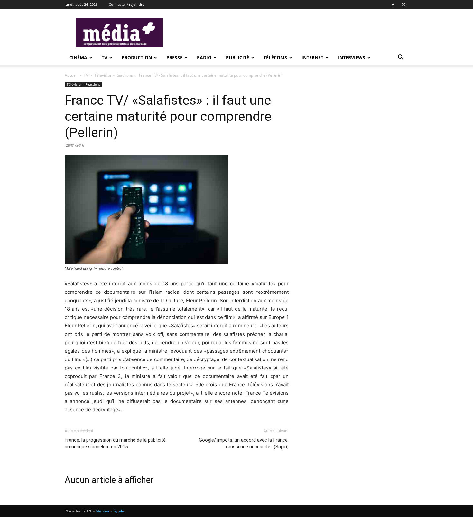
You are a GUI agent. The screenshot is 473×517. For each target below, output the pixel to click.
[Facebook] (393, 4)
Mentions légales (111, 511)
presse (174, 57)
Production (137, 57)
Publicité (237, 57)
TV (104, 57)
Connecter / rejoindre (126, 4)
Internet (312, 57)
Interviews (351, 57)
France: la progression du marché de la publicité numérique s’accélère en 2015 (115, 443)
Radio (204, 57)
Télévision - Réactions (113, 75)
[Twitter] (403, 4)
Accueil (71, 75)
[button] (400, 58)
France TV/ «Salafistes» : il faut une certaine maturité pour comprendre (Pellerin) (168, 116)
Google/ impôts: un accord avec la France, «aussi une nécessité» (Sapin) (244, 443)
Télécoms (275, 57)
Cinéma (78, 57)
